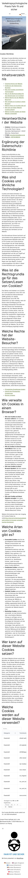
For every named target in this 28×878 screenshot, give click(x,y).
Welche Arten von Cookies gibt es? (15, 105)
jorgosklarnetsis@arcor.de (17, 135)
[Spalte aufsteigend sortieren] (15, 733)
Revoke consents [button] (10, 395)
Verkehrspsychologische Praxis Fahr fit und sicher (14, 6)
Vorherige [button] (7, 804)
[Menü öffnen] (10, 14)
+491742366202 (15, 137)
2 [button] (14, 804)
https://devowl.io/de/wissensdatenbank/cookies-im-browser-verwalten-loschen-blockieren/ (14, 520)
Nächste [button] (10, 806)
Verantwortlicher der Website (13, 83)
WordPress (20, 858)
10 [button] (5, 806)
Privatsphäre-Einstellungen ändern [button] (15, 389)
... (20, 804)
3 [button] (17, 804)
